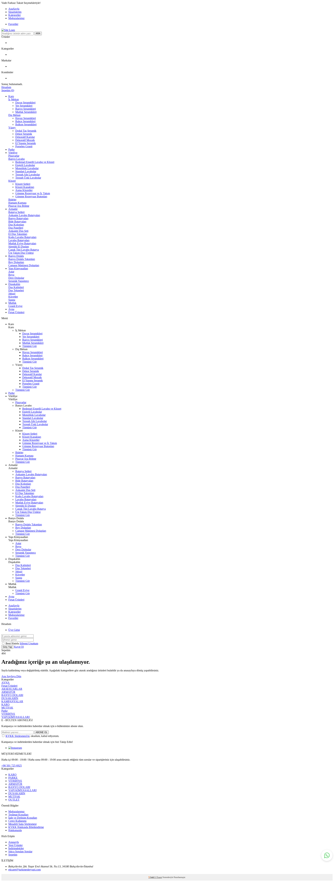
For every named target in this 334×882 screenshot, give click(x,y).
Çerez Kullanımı (17, 820)
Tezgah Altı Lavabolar (27, 174)
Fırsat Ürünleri (16, 312)
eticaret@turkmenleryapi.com (24, 869)
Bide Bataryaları (17, 221)
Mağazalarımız (16, 18)
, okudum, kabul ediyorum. (32, 736)
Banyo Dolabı (16, 255)
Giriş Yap (7, 647)
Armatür (13, 208)
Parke (11, 149)
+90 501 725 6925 (11, 765)
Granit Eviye (15, 306)
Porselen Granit (23, 146)
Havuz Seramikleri (25, 118)
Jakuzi (11, 293)
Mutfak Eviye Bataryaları (22, 243)
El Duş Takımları (17, 234)
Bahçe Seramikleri (25, 121)
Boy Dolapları (16, 262)
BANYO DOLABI (12, 695)
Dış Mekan (14, 115)
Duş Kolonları (16, 224)
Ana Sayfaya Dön (11, 676)
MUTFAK (7, 707)
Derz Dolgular (16, 277)
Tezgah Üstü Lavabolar (28, 177)
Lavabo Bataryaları (18, 240)
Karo (11, 96)
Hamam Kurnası (17, 202)
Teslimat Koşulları (18, 814)
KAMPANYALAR (12, 701)
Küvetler (13, 296)
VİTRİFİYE (8, 713)
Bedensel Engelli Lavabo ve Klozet (34, 162)
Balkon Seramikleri (26, 124)
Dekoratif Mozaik (25, 140)
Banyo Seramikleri (25, 108)
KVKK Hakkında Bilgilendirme (26, 827)
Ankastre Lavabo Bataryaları (24, 215)
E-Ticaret (158, 877)
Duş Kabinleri (16, 287)
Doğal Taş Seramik (25, 130)
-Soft (151, 877)
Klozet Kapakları (24, 187)
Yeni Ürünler (15, 845)
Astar (11, 271)
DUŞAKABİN (9, 698)
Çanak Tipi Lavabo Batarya (23, 249)
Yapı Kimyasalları (18, 268)
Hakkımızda (15, 830)
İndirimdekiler (16, 848)
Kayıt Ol (19, 646)
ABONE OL (41, 732)
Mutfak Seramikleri (26, 111)
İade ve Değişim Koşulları (22, 817)
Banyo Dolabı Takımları (21, 259)
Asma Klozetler (24, 190)
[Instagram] (15, 747)
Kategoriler (14, 15)
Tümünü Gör (29, 346)
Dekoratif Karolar (25, 136)
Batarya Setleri (16, 212)
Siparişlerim (14, 11)
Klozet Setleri (22, 183)
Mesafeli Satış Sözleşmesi (22, 824)
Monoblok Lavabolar (27, 168)
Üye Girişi (14, 629)
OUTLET (13, 799)
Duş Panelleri (15, 227)
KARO (5, 704)
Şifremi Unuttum (29, 643)
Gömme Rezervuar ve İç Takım (32, 193)
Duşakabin (14, 284)
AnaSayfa (13, 8)
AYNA (5, 682)
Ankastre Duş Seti (18, 230)
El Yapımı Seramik (25, 143)
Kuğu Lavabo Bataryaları (22, 237)
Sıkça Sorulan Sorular (20, 851)
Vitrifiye (12, 152)
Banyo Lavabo (16, 158)
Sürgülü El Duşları (18, 246)
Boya (11, 274)
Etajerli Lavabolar (25, 165)
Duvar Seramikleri (25, 102)
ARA (38, 33)
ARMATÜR (8, 692)
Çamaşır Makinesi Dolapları (23, 265)
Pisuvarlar (13, 155)
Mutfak (12, 302)
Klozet (12, 180)
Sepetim (12, 854)
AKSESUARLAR (11, 688)
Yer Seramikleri (23, 105)
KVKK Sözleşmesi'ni (17, 736)
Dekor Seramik (23, 133)
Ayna (11, 309)
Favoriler (13, 24)
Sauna (11, 299)
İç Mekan (13, 99)
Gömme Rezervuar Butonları (31, 196)
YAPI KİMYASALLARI (15, 717)
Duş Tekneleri (16, 290)
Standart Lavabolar (25, 171)
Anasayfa (13, 842)
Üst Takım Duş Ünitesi (21, 252)
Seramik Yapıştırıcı (18, 281)
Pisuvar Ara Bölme (18, 205)
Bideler (12, 199)
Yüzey (12, 127)
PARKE (13, 777)
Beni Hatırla (13, 643)
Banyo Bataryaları (18, 218)
